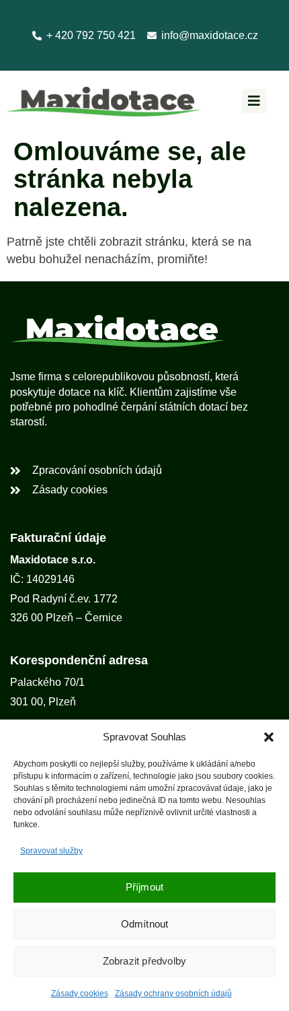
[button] (269, 737)
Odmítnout (145, 924)
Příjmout (145, 887)
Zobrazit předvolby (145, 961)
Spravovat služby (51, 851)
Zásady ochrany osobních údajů (173, 993)
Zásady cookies (79, 993)
